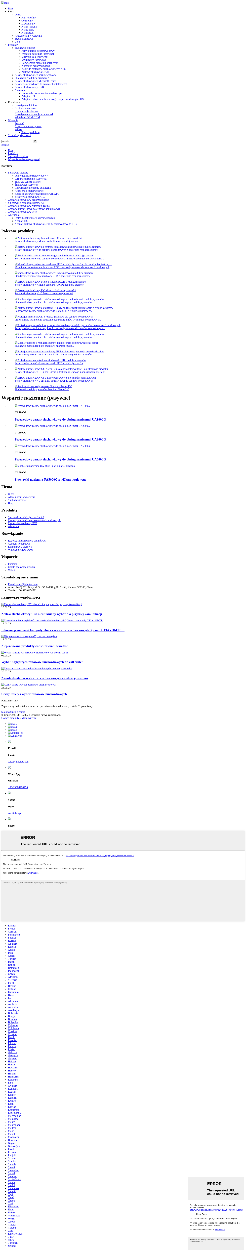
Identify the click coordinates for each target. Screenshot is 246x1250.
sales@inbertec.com (18, 761)
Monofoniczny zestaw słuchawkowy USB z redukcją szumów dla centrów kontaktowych (62, 267)
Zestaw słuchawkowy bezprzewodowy (35, 74)
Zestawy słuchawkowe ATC (36, 71)
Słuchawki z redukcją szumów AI (32, 78)
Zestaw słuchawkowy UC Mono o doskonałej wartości (44, 293)
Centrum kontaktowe (26, 108)
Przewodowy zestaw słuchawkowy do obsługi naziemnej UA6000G (60, 459)
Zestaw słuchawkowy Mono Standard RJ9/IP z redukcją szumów (49, 284)
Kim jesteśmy (28, 17)
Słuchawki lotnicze (25, 47)
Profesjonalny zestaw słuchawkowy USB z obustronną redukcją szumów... (54, 354)
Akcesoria (20, 90)
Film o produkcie (30, 132)
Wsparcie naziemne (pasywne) (37, 53)
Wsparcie (13, 120)
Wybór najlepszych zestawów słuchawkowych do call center (42, 662)
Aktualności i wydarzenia (28, 35)
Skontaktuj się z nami (19, 135)
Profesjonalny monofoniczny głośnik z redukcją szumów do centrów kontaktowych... (60, 328)
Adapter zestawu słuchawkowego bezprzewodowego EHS (52, 99)
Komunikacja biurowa (26, 111)
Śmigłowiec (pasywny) (33, 59)
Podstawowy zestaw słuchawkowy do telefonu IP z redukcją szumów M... (54, 310)
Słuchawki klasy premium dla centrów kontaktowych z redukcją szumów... (54, 302)
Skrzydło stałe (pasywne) (34, 56)
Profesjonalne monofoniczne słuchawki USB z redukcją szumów (49, 363)
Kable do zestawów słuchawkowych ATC (43, 68)
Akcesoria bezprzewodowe (35, 65)
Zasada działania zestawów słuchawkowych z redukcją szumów (44, 678)
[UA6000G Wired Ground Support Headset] (52, 446)
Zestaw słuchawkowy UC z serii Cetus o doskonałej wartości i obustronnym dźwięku (60, 372)
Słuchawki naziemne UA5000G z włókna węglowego (51, 479)
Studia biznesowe (24, 38)
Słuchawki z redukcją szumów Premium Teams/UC (42, 389)
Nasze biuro (27, 29)
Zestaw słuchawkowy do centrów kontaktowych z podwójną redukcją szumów (56, 249)
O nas (18, 14)
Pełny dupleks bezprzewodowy (38, 50)
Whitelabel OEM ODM (27, 117)
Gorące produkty (10, 718)
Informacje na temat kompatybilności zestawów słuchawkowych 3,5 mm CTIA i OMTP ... (63, 630)
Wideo (18, 129)
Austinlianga (14, 813)
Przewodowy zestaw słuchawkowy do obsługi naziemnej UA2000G (60, 439)
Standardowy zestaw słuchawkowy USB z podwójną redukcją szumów (52, 276)
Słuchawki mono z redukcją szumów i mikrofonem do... (44, 345)
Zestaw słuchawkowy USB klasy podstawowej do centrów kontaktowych (54, 380)
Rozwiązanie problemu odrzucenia (39, 62)
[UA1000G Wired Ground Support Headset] (52, 405)
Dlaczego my (28, 23)
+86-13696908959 (18, 787)
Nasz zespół (27, 32)
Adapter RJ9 (28, 96)
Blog (17, 41)
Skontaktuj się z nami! (13, 711)
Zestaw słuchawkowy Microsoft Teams (35, 81)
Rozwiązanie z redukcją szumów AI (34, 114)
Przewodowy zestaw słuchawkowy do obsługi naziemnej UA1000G (60, 419)
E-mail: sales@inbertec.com (22, 584)
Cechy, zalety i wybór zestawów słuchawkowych (34, 694)
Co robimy (27, 20)
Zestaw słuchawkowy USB (29, 87)
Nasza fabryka (29, 26)
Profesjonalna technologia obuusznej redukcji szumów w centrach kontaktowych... (58, 319)
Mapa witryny (28, 718)
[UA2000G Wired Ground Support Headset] (52, 425)
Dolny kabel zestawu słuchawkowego (41, 93)
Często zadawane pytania (28, 126)
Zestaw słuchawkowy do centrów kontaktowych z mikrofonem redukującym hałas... (59, 258)
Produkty (13, 44)
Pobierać (19, 123)
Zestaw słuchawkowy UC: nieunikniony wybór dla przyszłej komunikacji (51, 614)
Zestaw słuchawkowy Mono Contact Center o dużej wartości (47, 241)
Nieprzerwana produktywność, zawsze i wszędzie (34, 646)
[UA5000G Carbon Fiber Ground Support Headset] (45, 465)
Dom (10, 8)
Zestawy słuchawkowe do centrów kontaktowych (41, 84)
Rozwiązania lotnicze (26, 105)
